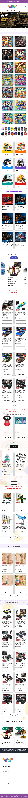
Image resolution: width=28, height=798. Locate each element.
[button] (2, 6)
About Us (5, 780)
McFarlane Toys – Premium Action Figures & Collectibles (6, 227)
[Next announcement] (25, 1)
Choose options (21, 322)
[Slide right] (16, 442)
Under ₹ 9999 (5, 186)
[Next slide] (19, 29)
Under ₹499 (5, 154)
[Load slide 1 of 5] (10, 29)
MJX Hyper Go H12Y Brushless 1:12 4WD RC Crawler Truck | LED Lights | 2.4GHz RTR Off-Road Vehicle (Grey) (7, 643)
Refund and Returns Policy (9, 777)
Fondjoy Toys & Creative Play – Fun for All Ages (20, 227)
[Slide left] (11, 442)
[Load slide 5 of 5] (17, 29)
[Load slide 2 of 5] (12, 29)
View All (14, 257)
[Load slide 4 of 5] (16, 29)
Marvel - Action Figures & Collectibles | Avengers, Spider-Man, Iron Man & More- (6, 208)
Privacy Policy (6, 774)
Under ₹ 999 (18, 154)
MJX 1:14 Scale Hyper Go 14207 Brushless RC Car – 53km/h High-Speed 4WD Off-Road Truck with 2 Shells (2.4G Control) (7, 622)
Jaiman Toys (7, 791)
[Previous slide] (8, 29)
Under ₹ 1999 (5, 170)
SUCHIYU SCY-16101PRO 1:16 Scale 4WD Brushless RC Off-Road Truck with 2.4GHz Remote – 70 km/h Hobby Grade (20, 685)
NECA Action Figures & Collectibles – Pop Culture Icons (7, 245)
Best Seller (18, 186)
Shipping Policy (6, 783)
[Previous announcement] (2, 1)
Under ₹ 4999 (18, 170)
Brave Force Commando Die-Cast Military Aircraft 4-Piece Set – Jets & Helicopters (7, 506)
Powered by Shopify (14, 791)
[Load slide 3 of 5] (14, 29)
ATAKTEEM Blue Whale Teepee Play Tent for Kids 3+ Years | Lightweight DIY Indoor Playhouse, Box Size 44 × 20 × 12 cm (7, 465)
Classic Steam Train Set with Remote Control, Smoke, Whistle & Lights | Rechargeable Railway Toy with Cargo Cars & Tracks (7, 313)
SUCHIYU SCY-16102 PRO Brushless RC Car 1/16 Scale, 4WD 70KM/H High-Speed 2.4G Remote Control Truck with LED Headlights (20, 622)
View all (14, 405)
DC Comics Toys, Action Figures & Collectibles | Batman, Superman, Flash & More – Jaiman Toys (20, 208)
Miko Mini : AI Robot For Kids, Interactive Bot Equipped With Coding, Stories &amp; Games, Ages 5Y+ (20, 428)
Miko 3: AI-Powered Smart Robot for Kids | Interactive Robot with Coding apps (7, 428)
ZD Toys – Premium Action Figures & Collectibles (20, 245)
